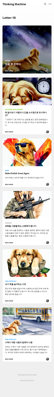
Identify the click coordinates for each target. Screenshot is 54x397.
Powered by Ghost (27, 380)
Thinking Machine (14, 4)
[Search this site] (45, 4)
